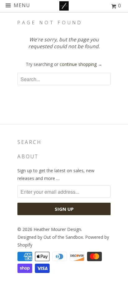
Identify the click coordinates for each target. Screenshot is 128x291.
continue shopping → (81, 64)
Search (29, 142)
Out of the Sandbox (63, 237)
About (28, 156)
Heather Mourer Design (57, 229)
